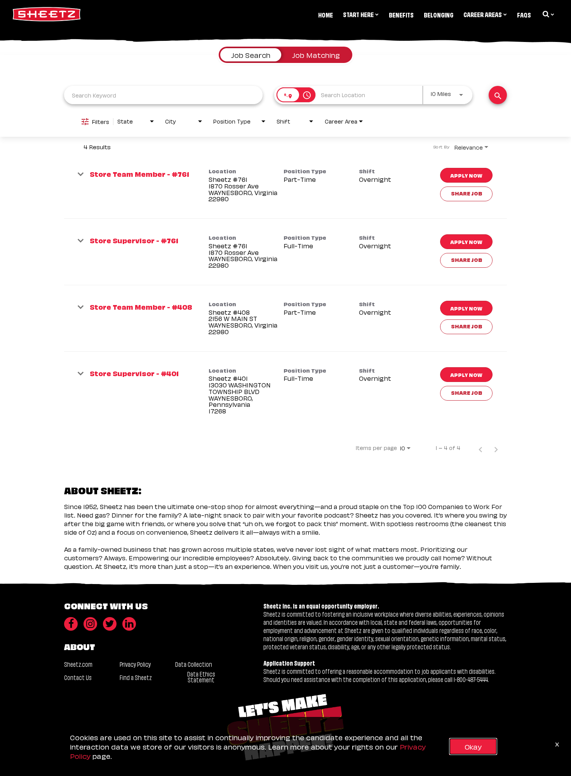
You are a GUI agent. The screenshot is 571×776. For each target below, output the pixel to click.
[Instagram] (90, 624)
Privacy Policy (135, 663)
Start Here (358, 14)
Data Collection (193, 664)
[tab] (250, 54)
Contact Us (78, 677)
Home (325, 14)
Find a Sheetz (136, 677)
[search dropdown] (547, 13)
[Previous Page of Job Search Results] (480, 447)
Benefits (401, 14)
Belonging (438, 14)
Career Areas (482, 14)
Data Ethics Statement (201, 676)
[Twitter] (110, 624)
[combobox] (163, 95)
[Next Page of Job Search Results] (496, 447)
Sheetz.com (78, 663)
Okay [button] (473, 746)
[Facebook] (71, 624)
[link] (285, 185)
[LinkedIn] (129, 624)
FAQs (524, 14)
